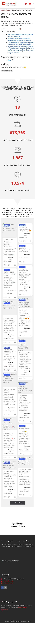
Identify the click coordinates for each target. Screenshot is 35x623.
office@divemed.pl (9, 581)
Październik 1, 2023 (23, 491)
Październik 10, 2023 (8, 453)
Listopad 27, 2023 (8, 294)
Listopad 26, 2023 (23, 332)
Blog (9, 60)
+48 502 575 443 (8, 583)
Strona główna (5, 10)
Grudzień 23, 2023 (23, 258)
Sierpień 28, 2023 (8, 493)
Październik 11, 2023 (24, 417)
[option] (17, 525)
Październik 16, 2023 (8, 411)
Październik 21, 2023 (8, 366)
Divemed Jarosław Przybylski (12, 257)
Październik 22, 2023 (24, 374)
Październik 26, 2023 (8, 338)
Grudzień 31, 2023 (23, 237)
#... (14, 254)
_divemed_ (10, 259)
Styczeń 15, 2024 (8, 261)
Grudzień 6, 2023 (23, 290)
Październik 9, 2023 (23, 450)
